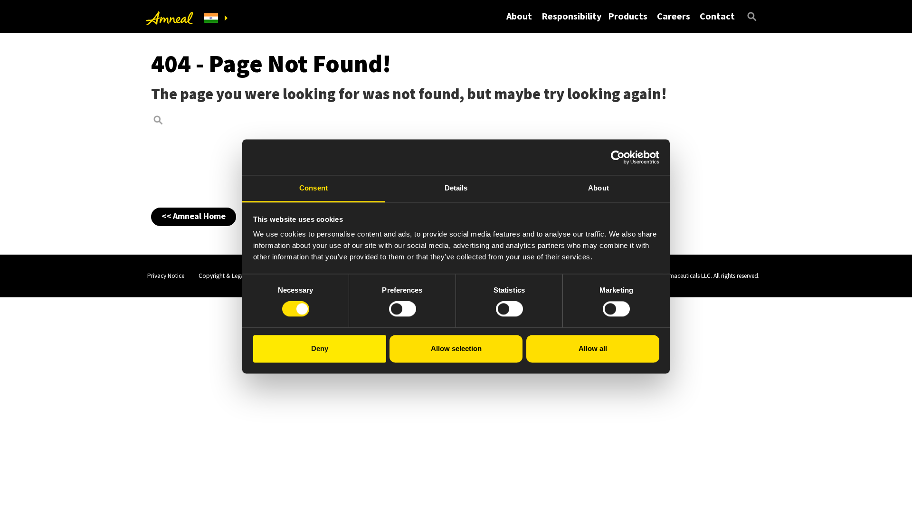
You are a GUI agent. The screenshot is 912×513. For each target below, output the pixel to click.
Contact (717, 16)
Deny (319, 348)
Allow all (593, 348)
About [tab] (598, 188)
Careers (673, 16)
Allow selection (456, 348)
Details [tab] (456, 188)
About (519, 16)
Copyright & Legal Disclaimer (236, 276)
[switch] (402, 309)
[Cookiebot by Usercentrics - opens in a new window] (617, 157)
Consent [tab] (313, 188)
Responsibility (571, 16)
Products (627, 16)
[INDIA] (215, 18)
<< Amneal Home (194, 215)
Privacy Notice (165, 276)
